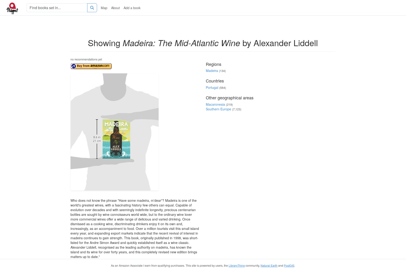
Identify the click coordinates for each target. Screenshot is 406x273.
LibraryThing (237, 265)
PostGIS (289, 265)
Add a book (132, 7)
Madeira (212, 70)
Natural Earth (269, 265)
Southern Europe (218, 109)
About (115, 7)
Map (104, 7)
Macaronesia (215, 104)
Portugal (212, 87)
